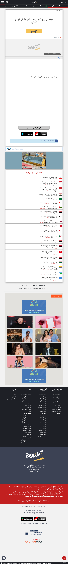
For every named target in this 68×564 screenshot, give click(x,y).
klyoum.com (63, 563)
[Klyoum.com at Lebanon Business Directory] (34, 535)
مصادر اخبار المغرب (26, 398)
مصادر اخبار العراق (26, 413)
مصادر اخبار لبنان (27, 400)
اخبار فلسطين (42, 404)
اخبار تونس (43, 425)
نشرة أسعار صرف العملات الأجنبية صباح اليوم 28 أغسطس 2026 (48, 258)
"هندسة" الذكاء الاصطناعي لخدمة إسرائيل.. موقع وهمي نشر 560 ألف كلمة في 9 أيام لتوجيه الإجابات (48, 183)
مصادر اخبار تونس (26, 428)
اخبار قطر (43, 413)
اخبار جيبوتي (42, 432)
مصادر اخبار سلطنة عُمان (26, 410)
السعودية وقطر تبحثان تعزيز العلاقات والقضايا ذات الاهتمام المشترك (49, 221)
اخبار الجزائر (43, 419)
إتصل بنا (14, 396)
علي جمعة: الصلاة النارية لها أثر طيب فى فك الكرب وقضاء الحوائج (48, 195)
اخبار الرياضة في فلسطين (57, 403)
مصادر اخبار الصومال (26, 442)
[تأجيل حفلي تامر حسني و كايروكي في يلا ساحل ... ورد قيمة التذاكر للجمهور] (19, 335)
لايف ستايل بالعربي (41, 436)
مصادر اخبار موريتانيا (28, 433)
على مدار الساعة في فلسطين (56, 412)
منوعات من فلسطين (56, 409)
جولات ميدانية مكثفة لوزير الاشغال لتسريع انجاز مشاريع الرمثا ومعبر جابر (49, 231)
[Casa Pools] (34, 160)
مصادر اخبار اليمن (27, 430)
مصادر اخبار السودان (26, 427)
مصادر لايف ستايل (26, 444)
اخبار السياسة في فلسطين (57, 395)
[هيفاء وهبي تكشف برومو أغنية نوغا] (48, 362)
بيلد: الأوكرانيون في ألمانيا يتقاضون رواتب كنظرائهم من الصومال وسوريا (49, 278)
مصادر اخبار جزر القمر (27, 437)
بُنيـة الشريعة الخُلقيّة (52, 199)
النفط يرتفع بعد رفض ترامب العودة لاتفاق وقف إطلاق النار (49, 207)
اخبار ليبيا (43, 421)
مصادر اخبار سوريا (26, 402)
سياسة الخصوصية (11, 400)
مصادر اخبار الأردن (26, 421)
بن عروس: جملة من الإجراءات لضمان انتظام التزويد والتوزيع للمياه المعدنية (49, 252)
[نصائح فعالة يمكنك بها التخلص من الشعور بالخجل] (19, 362)
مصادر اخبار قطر (27, 417)
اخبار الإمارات (42, 394)
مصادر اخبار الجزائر (26, 423)
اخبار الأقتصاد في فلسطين (56, 399)
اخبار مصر (43, 396)
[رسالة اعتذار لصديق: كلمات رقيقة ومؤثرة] (48, 322)
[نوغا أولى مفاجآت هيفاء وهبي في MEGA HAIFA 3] (19, 349)
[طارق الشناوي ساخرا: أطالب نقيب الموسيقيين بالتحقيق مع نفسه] (48, 349)
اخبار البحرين (43, 415)
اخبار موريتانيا (42, 428)
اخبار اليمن (43, 427)
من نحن (14, 394)
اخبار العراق (43, 409)
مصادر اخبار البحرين (26, 419)
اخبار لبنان (43, 400)
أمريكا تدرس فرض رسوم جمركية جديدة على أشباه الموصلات (48, 226)
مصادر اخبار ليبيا (27, 425)
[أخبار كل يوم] (34, 2)
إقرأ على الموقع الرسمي (34, 127)
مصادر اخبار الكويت (26, 415)
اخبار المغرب (43, 398)
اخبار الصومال (42, 434)
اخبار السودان (42, 423)
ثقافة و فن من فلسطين (57, 407)
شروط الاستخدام (12, 398)
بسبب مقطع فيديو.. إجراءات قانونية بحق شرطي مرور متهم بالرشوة (49, 246)
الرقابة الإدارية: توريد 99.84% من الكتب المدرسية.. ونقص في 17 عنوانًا (48, 241)
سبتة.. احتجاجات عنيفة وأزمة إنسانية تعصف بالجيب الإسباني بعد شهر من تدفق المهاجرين (48, 189)
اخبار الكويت (43, 411)
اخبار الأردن (43, 417)
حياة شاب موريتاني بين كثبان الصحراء (48, 262)
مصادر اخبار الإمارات (26, 394)
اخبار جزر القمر (42, 430)
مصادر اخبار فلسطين (26, 404)
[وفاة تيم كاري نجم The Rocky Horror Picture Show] (19, 322)
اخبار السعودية (42, 406)
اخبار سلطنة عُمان (42, 407)
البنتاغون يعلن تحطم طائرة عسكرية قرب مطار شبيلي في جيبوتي (48, 273)
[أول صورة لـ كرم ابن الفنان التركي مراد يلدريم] (48, 335)
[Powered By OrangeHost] (34, 543)
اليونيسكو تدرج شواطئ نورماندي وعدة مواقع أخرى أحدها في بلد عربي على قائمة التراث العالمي (48, 268)
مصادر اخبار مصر (27, 396)
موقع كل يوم (58, 10)
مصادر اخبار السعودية (28, 407)
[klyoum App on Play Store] (27, 521)
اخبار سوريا (43, 402)
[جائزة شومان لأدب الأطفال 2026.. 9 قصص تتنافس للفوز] (34, 307)
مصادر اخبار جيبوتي (26, 440)
